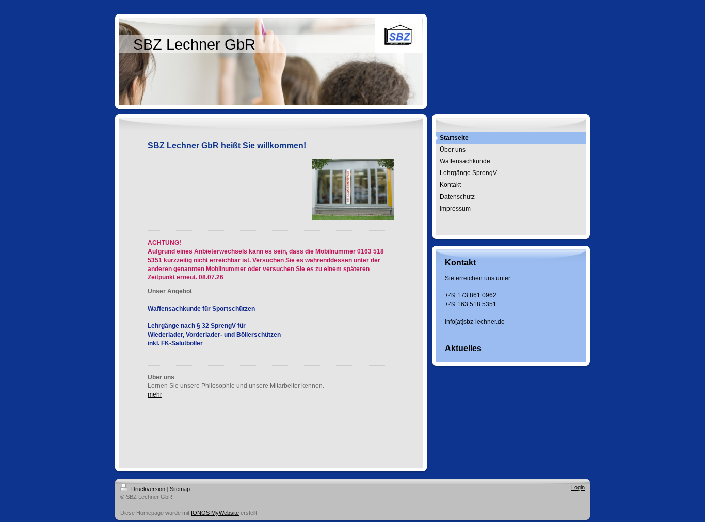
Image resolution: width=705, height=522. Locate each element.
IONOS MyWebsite (215, 513)
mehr (155, 394)
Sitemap (180, 489)
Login (578, 487)
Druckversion (148, 489)
